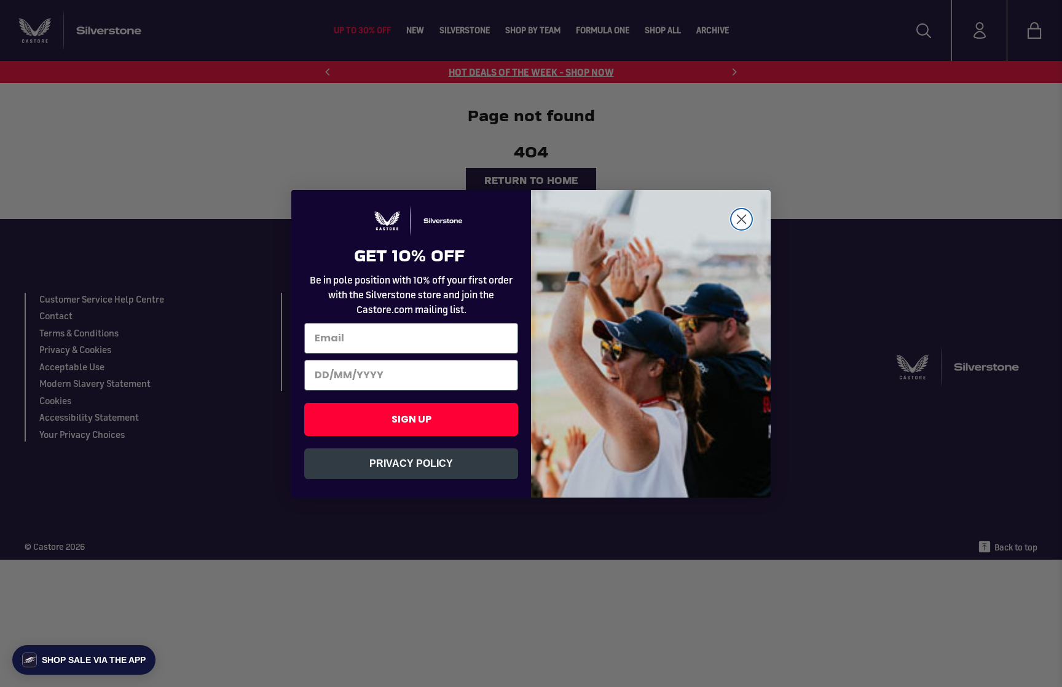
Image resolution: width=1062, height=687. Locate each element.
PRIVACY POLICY (411, 463)
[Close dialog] (741, 219)
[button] (83, 660)
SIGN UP (411, 419)
